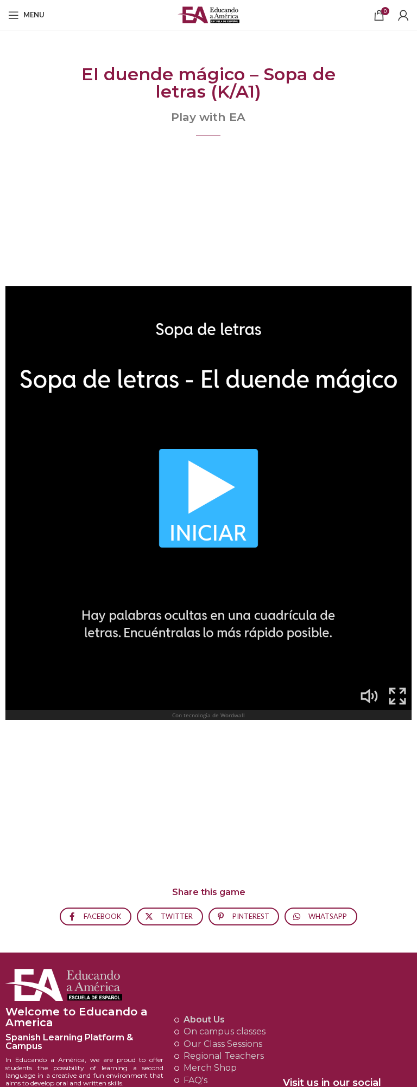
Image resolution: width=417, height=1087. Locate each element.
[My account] (403, 15)
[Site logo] (209, 13)
